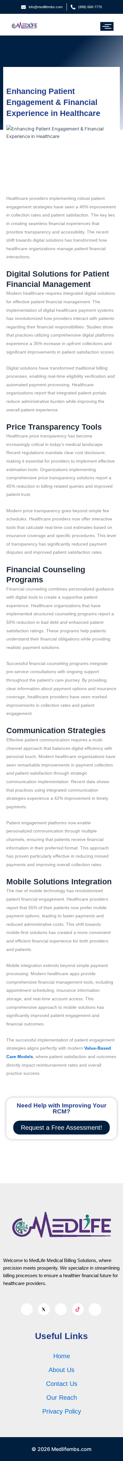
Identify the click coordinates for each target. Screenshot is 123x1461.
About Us (61, 1369)
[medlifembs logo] (24, 25)
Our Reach (61, 1397)
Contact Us (61, 1383)
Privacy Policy (61, 1411)
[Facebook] (26, 1309)
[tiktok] (78, 1309)
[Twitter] (44, 1309)
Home (61, 1356)
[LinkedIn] (61, 1309)
